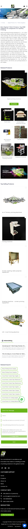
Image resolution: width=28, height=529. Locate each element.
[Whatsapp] (21, 399)
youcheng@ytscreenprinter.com (11, 496)
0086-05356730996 (8, 501)
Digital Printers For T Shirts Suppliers (16, 22)
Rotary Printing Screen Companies (9, 372)
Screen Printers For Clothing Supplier (10, 397)
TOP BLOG (10, 526)
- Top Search (17, 526)
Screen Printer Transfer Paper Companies (11, 394)
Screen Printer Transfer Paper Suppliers (10, 386)
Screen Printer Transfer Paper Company (10, 390)
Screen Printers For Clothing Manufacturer (11, 401)
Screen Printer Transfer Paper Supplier (10, 375)
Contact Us (4, 486)
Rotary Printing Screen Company (9, 368)
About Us (3, 481)
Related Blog (8, 341)
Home (3, 22)
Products (3, 478)
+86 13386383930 (7, 499)
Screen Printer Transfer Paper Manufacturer (11, 379)
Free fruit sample (7, 515)
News (2, 484)
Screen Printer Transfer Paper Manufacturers (11, 383)
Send (14, 442)
